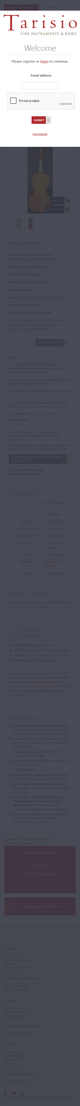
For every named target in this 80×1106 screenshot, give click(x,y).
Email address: (41, 75)
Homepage (40, 134)
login (44, 61)
